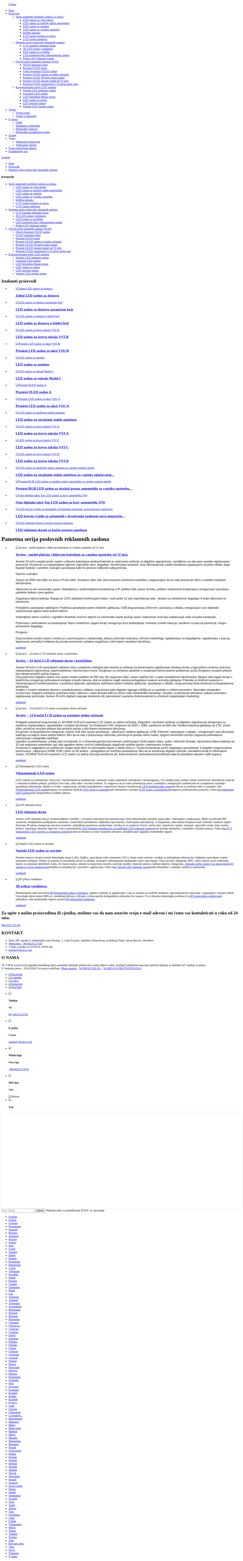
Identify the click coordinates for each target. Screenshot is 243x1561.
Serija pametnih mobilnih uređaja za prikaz (40, 16)
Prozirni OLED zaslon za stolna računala (46, 74)
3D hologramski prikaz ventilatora (69, 892)
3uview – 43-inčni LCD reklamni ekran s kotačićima (54, 660)
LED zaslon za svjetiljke (36, 52)
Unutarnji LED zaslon (35, 93)
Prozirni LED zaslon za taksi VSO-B (42, 351)
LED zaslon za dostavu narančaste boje (44, 309)
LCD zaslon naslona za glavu (39, 36)
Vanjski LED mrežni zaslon (38, 106)
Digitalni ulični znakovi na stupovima (206, 863)
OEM (19, 122)
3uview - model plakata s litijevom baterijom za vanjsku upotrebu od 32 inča (72, 554)
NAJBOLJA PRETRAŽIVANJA (122, 968)
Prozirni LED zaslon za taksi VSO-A (42, 406)
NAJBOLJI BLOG (90, 968)
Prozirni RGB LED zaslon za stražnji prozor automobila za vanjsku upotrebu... (74, 488)
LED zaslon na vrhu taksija (38, 20)
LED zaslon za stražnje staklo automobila (46, 23)
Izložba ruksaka (31, 32)
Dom (11, 10)
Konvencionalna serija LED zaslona (36, 87)
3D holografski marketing (80, 899)
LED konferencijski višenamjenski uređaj (46, 55)
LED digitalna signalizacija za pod (101, 828)
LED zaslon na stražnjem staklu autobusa (46, 419)
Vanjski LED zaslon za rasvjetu (38, 850)
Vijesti (12, 109)
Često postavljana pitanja (22, 148)
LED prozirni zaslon (34, 103)
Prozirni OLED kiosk (35, 68)
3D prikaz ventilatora (31, 886)
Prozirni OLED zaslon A (33, 392)
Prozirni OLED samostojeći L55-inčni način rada (50, 84)
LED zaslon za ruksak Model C (39, 378)
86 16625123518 (18, 1014)
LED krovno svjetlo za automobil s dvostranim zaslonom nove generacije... (70, 516)
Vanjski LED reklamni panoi (133, 867)
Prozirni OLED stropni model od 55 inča (46, 80)
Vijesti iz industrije (26, 116)
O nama (13, 119)
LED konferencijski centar (157, 786)
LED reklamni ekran (31, 812)
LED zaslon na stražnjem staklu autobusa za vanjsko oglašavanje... (65, 475)
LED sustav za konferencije (155, 789)
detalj (23, 647)
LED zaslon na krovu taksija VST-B (42, 337)
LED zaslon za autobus (36, 26)
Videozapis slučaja (26, 144)
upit (18, 647)
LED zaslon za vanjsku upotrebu (41, 29)
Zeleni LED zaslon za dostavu (37, 295)
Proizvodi (14, 13)
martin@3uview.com (20, 1041)
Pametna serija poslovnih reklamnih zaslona (40, 42)
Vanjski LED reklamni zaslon (39, 90)
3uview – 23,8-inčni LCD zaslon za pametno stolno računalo (59, 715)
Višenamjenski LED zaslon (35, 773)
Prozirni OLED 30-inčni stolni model (44, 77)
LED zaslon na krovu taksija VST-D (42, 461)
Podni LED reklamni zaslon (38, 58)
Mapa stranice (69, 968)
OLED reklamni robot (35, 64)
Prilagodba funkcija (27, 128)
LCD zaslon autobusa (35, 39)
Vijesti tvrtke (23, 112)
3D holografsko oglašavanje (205, 896)
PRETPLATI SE (10, 925)
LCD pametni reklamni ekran (39, 45)
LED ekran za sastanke (96, 789)
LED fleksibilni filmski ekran (39, 96)
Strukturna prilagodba (28, 125)
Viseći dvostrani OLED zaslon (40, 71)
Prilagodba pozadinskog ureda (33, 132)
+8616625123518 (19, 1069)
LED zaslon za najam (35, 100)
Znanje (12, 135)
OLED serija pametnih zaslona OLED (37, 61)
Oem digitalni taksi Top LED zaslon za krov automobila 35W (60, 502)
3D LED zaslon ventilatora (38, 48)
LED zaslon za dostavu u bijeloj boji (42, 323)
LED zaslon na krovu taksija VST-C (42, 447)
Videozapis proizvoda (28, 141)
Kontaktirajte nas (18, 151)
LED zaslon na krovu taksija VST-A (42, 433)
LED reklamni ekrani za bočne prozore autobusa (51, 530)
